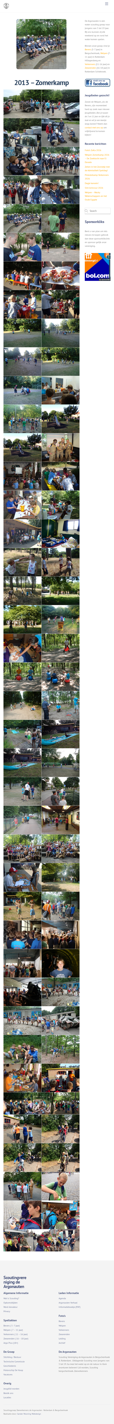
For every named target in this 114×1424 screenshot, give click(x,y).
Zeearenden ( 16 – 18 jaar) (15, 1338)
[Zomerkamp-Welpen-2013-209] (61, 820)
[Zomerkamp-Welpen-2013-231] (61, 877)
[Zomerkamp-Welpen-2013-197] (61, 791)
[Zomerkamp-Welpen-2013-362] (22, 1078)
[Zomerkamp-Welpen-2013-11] (22, 218)
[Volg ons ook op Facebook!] (98, 86)
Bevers (88, 49)
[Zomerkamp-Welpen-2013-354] (22, 1049)
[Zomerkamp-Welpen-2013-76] (22, 476)
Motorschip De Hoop (13, 1370)
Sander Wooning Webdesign (29, 1413)
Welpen (103, 53)
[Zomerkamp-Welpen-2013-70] (61, 419)
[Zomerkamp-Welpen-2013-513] (22, 1186)
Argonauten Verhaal (68, 1302)
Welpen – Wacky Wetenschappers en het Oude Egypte (96, 196)
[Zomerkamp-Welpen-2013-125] (22, 648)
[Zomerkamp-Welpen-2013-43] (22, 390)
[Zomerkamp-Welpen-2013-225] (22, 877)
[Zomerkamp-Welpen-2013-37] (22, 361)
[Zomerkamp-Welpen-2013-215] (22, 848)
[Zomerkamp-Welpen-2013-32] (61, 333)
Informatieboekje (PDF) (69, 1307)
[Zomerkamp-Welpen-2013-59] (61, 390)
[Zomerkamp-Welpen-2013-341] (22, 1020)
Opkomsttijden (10, 1302)
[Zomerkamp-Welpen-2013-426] (22, 1129)
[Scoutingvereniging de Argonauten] (6, 8)
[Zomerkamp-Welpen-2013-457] (61, 1129)
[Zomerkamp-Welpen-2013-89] (22, 533)
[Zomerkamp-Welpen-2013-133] (22, 677)
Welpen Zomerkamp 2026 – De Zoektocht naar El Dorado (97, 158)
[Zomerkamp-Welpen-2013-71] (22, 447)
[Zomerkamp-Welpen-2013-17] (61, 247)
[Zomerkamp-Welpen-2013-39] (61, 361)
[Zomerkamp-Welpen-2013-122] (61, 619)
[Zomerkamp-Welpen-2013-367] (18, 1103)
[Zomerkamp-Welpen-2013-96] (61, 562)
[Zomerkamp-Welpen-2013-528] (18, 1240)
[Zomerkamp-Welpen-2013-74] (61, 447)
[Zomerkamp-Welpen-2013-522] (61, 1186)
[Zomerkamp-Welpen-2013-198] (22, 820)
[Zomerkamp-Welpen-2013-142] (22, 705)
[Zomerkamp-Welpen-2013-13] (61, 218)
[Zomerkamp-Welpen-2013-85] (61, 505)
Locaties (7, 1397)
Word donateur (10, 1307)
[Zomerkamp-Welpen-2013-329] (22, 963)
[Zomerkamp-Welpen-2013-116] (22, 619)
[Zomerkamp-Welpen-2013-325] (61, 906)
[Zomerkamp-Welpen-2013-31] (22, 333)
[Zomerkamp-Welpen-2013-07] (61, 161)
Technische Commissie (14, 1361)
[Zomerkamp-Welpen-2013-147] (61, 705)
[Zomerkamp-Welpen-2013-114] (61, 591)
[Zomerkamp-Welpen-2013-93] (61, 533)
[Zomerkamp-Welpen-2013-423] (65, 1103)
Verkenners (90, 64)
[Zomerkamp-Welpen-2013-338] (22, 992)
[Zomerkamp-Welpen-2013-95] (22, 562)
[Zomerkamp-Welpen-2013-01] (22, 103)
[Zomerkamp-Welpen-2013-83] (61, 476)
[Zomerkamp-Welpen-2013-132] (61, 648)
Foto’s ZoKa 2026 (93, 150)
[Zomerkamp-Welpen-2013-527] (61, 1215)
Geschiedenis (9, 1365)
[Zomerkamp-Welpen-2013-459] (22, 1157)
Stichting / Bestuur (12, 1357)
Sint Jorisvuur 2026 (94, 187)
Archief (62, 1342)
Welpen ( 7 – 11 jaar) (13, 1330)
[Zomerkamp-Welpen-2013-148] (22, 734)
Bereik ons (8, 1393)
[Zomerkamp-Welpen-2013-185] (61, 762)
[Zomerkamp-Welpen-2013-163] (22, 762)
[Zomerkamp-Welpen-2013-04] (61, 132)
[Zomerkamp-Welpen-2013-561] (71, 1240)
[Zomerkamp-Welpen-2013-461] (61, 1157)
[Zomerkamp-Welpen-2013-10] (61, 189)
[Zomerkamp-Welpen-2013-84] (22, 505)
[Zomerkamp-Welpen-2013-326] (22, 934)
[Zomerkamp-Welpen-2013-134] (61, 677)
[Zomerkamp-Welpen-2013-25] (22, 304)
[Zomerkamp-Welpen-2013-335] (61, 963)
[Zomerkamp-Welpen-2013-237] (22, 906)
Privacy (6, 1311)
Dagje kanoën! (92, 183)
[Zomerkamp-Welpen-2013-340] (61, 992)
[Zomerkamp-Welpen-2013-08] (22, 189)
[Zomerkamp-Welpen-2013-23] (61, 275)
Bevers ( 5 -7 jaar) (11, 1325)
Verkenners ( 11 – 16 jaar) (15, 1334)
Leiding (62, 1338)
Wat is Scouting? (11, 1298)
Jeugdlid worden (11, 1388)
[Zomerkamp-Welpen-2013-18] (22, 275)
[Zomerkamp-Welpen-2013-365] (61, 1078)
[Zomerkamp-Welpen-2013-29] (61, 304)
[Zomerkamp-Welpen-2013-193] (22, 791)
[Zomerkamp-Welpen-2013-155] (61, 734)
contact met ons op (94, 127)
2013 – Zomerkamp (41, 82)
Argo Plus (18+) (10, 1342)
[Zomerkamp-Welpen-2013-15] (22, 247)
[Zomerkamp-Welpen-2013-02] (61, 103)
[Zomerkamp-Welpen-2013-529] (48, 1240)
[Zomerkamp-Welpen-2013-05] (22, 161)
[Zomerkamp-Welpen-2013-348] (61, 1020)
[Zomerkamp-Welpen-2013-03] (22, 132)
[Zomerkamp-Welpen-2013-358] (61, 1049)
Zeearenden (90, 67)
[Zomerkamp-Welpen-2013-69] (22, 419)
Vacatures (8, 1374)
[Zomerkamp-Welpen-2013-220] (61, 848)
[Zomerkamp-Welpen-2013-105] (22, 591)
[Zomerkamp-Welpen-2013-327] (61, 934)
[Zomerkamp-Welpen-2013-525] (22, 1215)
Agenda (62, 1298)
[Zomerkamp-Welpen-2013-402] (41, 1103)
